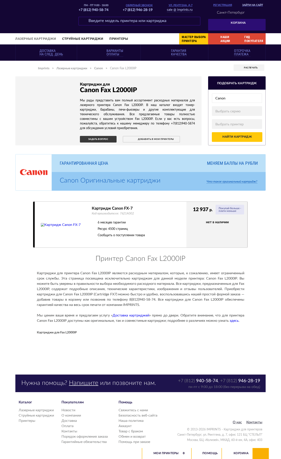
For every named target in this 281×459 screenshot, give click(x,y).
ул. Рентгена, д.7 (181, 5)
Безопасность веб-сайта (138, 415)
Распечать (251, 68)
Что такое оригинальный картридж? (232, 181)
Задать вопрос (98, 139)
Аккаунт (125, 426)
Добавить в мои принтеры (156, 139)
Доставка (69, 420)
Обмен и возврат (132, 436)
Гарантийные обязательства (84, 442)
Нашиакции (225, 39)
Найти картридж (237, 136)
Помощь (210, 453)
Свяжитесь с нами (133, 410)
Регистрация (222, 5)
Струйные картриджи (82, 38)
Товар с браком (131, 431)
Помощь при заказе (134, 442)
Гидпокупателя (253, 39)
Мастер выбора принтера (194, 39)
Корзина (238, 23)
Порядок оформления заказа (84, 436)
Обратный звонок (139, 5)
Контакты (69, 431)
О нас (237, 422)
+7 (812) (198, 381)
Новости (68, 410)
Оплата (67, 426)
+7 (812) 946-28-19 (138, 10)
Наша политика (131, 420)
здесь (234, 320)
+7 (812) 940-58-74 (93, 10)
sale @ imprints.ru (180, 9)
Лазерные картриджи (35, 38)
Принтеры (118, 38)
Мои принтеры (166, 453)
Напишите (83, 383)
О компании (71, 415)
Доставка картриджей (131, 315)
